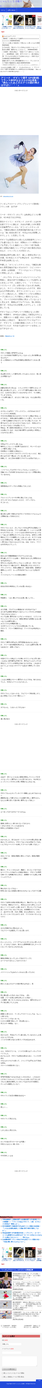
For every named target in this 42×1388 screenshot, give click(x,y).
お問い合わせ (11, 10)
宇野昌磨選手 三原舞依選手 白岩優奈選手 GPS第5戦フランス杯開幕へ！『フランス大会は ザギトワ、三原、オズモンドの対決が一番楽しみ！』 (21, 1222)
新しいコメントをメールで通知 (14, 1373)
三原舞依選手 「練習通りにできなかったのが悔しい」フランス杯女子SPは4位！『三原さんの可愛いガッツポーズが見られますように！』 (10, 1326)
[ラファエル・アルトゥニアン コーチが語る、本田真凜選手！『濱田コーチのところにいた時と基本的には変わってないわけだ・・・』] (6, 1284)
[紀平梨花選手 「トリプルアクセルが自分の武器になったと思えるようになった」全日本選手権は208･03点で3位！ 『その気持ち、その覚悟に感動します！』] (6, 1294)
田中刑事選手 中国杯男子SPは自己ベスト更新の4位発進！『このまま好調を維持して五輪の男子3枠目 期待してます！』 (21, 1228)
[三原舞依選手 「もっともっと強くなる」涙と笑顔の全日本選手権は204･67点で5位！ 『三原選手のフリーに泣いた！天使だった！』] (6, 1314)
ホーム (3, 10)
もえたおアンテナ (10, 36)
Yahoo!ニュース (9, 336)
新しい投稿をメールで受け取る (14, 1377)
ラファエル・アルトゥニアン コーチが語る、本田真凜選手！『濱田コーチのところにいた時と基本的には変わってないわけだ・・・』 (27, 1284)
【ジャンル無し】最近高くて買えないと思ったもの (19, 43)
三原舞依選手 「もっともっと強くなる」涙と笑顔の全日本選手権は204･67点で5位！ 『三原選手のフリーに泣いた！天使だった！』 (27, 1314)
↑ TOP (39, 1380)
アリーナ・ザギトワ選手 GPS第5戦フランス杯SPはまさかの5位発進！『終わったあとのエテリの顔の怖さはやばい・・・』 (20, 81)
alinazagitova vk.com (8, 196)
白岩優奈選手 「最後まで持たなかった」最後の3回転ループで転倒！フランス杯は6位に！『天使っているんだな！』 (31, 1326)
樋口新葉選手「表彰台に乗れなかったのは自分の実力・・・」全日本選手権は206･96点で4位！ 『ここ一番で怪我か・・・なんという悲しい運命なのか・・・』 (27, 1304)
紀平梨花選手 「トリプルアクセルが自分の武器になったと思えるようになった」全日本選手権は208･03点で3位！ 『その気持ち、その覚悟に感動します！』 (27, 1294)
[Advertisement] (21, 113)
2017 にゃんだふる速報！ (19, 1383)
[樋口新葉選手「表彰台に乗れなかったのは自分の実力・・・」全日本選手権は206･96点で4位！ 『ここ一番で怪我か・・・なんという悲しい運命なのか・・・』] (6, 1304)
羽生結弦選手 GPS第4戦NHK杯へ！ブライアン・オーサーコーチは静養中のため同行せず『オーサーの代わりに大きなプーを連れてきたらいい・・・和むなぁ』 (22, 1235)
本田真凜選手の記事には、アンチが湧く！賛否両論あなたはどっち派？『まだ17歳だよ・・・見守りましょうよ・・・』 (27, 1275)
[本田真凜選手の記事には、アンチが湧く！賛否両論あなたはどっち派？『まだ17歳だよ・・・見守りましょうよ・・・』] (6, 1276)
